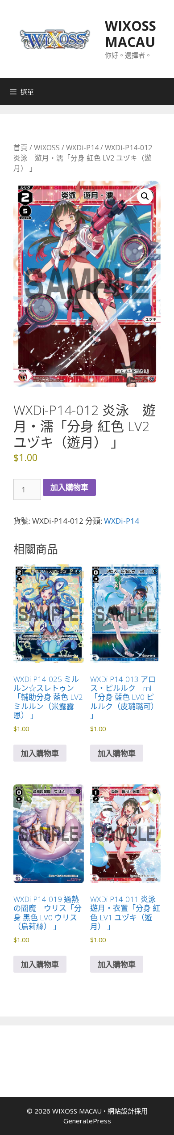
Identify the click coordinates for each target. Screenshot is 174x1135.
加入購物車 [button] (40, 753)
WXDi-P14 (82, 147)
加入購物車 (69, 487)
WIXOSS (47, 147)
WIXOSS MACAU (130, 34)
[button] (145, 196)
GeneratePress (87, 1120)
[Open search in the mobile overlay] (165, 91)
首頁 (20, 147)
